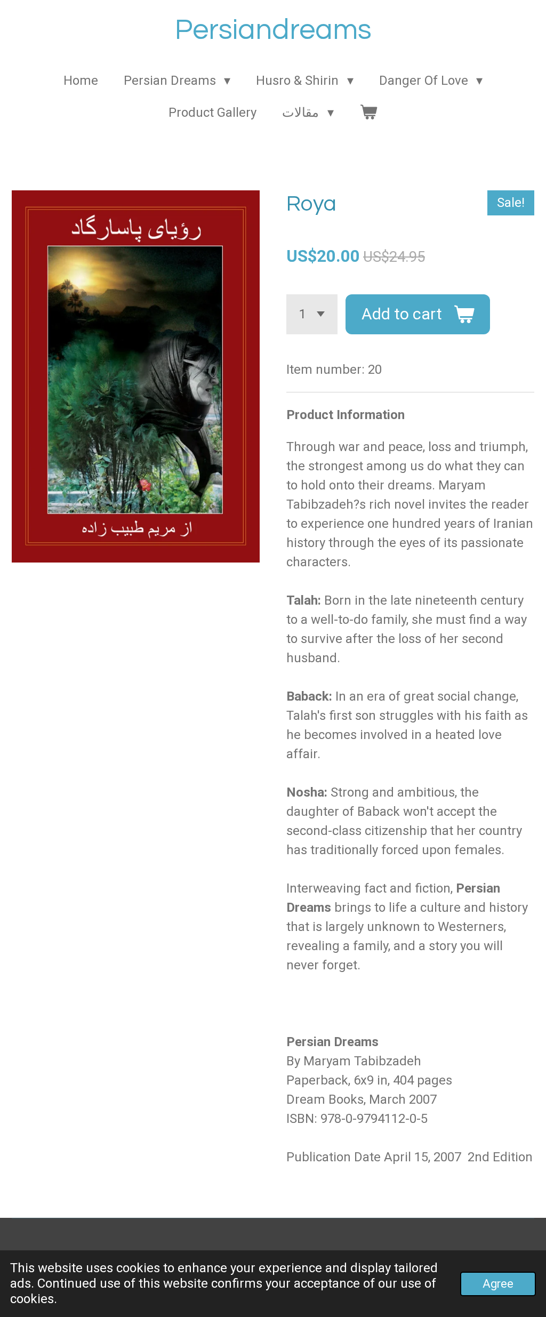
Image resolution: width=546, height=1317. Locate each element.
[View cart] (368, 112)
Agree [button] (498, 1283)
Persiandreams (273, 30)
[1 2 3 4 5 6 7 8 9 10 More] (312, 314)
